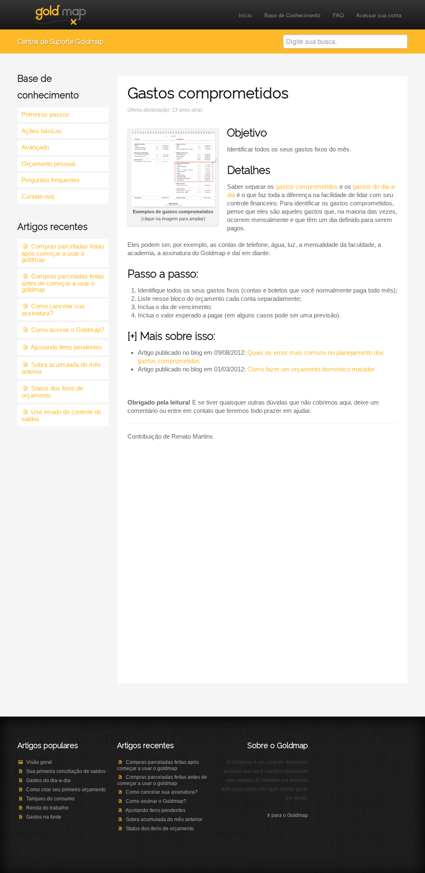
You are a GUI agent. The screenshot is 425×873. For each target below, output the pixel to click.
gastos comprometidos (307, 186)
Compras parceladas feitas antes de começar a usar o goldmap (63, 283)
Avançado (35, 147)
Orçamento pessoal (48, 163)
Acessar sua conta (378, 15)
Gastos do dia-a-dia (48, 780)
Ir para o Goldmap (287, 815)
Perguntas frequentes (51, 179)
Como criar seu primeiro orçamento (66, 790)
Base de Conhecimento (292, 15)
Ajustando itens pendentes (66, 347)
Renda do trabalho (47, 808)
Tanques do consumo (50, 799)
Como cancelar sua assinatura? (53, 309)
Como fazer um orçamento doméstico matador (310, 369)
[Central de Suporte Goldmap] (60, 13)
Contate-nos (38, 196)
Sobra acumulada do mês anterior (164, 819)
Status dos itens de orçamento (160, 829)
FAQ (338, 15)
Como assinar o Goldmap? (67, 329)
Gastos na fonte (43, 817)
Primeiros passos (45, 114)
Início (245, 15)
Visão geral (39, 762)
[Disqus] (262, 569)
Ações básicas (42, 130)
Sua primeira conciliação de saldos (65, 771)
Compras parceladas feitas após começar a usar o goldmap (63, 253)
